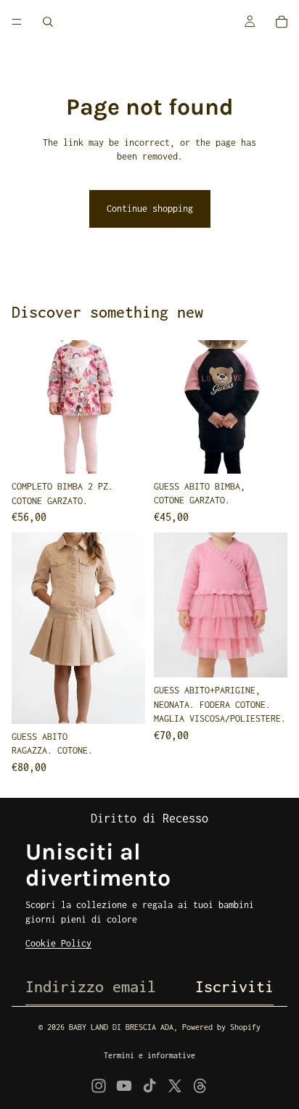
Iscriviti (234, 986)
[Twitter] (175, 1085)
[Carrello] (282, 22)
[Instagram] (98, 1085)
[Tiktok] (149, 1085)
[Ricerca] (48, 22)
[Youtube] (124, 1085)
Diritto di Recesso (149, 818)
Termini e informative (149, 1055)
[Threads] (200, 1085)
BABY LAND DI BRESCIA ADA (121, 1027)
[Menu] (16, 21)
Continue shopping (150, 208)
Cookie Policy (58, 943)
